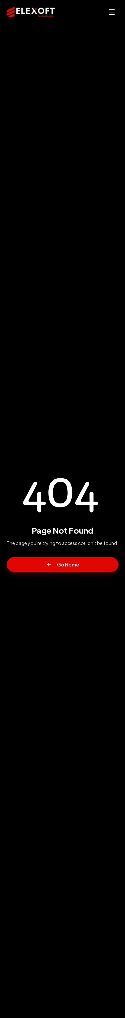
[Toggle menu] (111, 12)
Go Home (68, 564)
